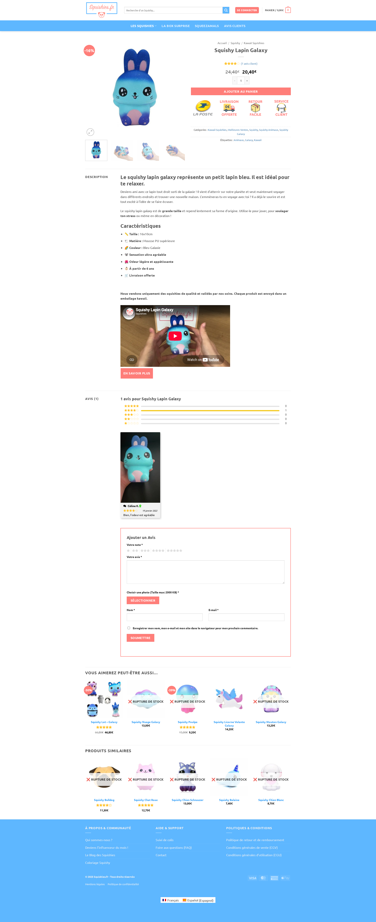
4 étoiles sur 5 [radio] (157, 550)
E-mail (214, 610)
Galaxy (249, 140)
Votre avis (134, 557)
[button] (247, 10)
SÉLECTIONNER (143, 600)
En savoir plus (136, 373)
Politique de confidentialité (123, 884)
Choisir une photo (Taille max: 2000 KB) (153, 592)
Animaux (239, 140)
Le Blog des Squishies (100, 855)
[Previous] (92, 88)
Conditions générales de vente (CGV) (252, 847)
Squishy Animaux (268, 129)
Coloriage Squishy (97, 862)
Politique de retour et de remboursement (255, 840)
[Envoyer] (226, 10)
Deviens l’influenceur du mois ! (106, 847)
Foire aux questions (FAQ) (174, 847)
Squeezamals (207, 26)
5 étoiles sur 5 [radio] (173, 550)
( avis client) (249, 63)
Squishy (235, 43)
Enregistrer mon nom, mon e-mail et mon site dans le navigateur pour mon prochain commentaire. (195, 628)
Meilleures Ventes (238, 129)
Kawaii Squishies (254, 43)
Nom (131, 610)
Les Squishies (142, 26)
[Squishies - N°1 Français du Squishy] (101, 10)
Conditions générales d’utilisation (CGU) (254, 855)
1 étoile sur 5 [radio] (128, 550)
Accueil (222, 43)
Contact (161, 855)
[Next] (178, 88)
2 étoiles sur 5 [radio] (134, 550)
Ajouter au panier (241, 91)
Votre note (135, 544)
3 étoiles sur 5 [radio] (144, 550)
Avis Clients (235, 26)
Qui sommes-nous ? (98, 840)
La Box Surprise (176, 26)
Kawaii (257, 140)
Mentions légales (95, 884)
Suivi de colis (165, 840)
